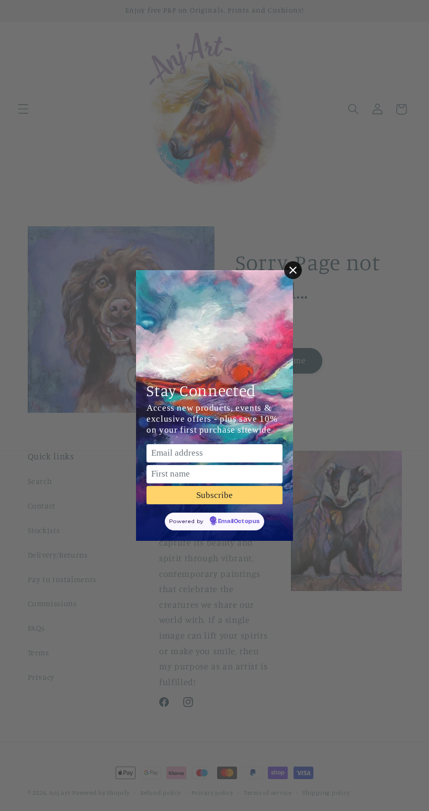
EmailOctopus (239, 521)
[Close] (293, 270)
